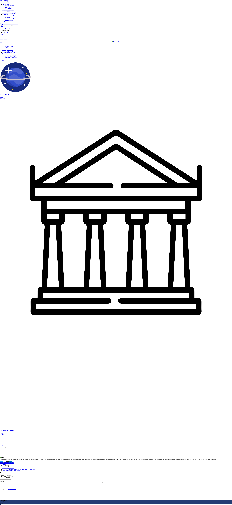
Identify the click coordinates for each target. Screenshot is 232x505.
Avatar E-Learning (4, 2)
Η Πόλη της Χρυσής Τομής (9, 13)
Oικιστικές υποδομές (10, 17)
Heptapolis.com (12, 489)
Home (3, 445)
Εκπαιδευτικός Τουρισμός (12, 18)
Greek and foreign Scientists (8, 95)
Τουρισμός (5, 14)
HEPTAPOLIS (5, 4)
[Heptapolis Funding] (5, 42)
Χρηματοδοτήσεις (9, 5)
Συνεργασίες (8, 8)
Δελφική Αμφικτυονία (8, 10)
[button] (1, 34)
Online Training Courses (7, 430)
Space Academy (2, 98)
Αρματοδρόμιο (9, 20)
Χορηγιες (7, 7)
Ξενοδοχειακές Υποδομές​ (12, 16)
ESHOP (4, 21)
